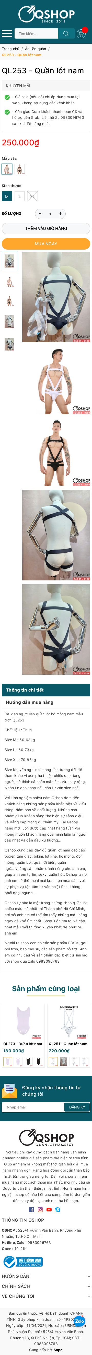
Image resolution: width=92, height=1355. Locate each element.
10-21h (21, 1248)
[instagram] (40, 1209)
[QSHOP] (46, 1137)
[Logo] (46, 14)
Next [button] (86, 1040)
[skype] (57, 1209)
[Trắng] (7, 169)
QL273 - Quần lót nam (22, 1044)
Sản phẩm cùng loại (46, 988)
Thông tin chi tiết (25, 690)
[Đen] (20, 169)
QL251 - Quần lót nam (68, 1044)
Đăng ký (77, 1107)
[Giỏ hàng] (82, 33)
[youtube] (49, 1209)
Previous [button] (6, 1040)
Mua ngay (46, 243)
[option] (23, 1037)
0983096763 (39, 1242)
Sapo (58, 1350)
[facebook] (31, 1209)
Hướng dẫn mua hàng (30, 702)
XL (32, 196)
